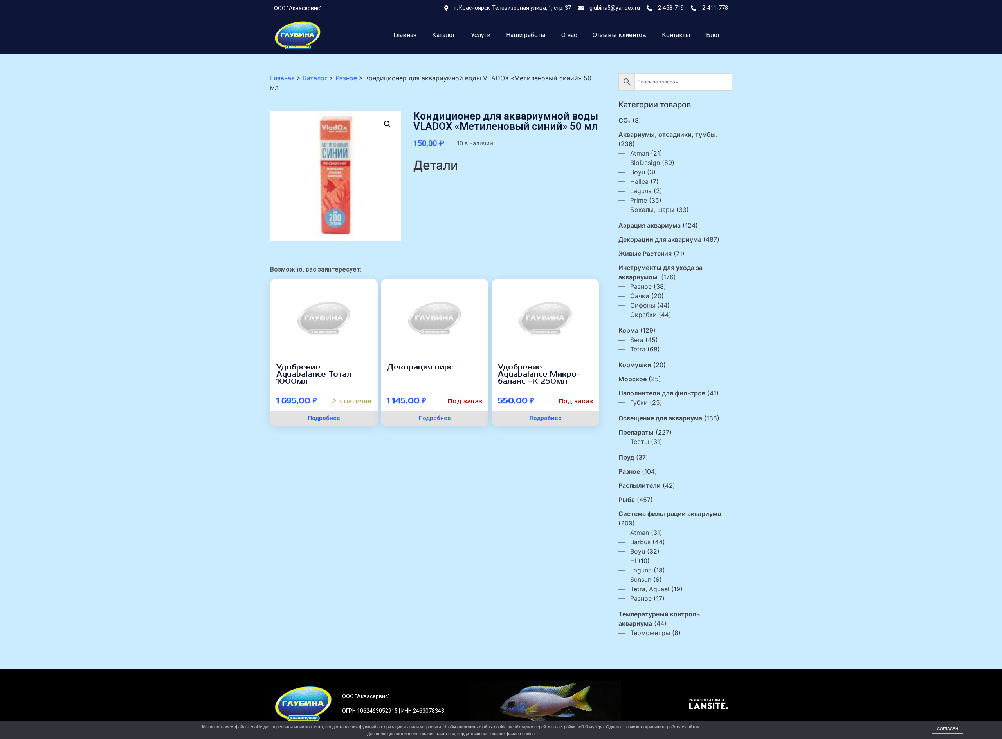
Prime (638, 200)
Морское (632, 379)
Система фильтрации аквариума (669, 514)
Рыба (626, 500)
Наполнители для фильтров (661, 393)
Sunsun (640, 579)
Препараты (636, 432)
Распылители (639, 485)
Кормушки (634, 365)
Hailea (639, 181)
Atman (639, 153)
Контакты (676, 35)
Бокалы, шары (652, 210)
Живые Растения (645, 253)
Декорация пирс (420, 367)
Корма (628, 330)
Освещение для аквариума (660, 418)
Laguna (641, 191)
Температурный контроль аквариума (659, 618)
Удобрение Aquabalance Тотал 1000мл (313, 374)
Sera (636, 340)
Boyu (637, 172)
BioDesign (645, 163)
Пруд (626, 457)
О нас (569, 35)
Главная (404, 35)
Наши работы (526, 35)
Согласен (947, 728)
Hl (633, 561)
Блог (713, 35)
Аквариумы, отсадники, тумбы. (668, 134)
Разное (641, 286)
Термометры (650, 633)
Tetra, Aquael (649, 589)
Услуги (480, 35)
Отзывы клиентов (619, 35)
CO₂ (624, 120)
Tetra (637, 349)
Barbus (640, 542)
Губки (639, 402)
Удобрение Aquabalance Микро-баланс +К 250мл (539, 374)
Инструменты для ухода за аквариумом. (660, 272)
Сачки (639, 296)
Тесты (639, 442)
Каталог (443, 35)
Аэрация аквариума (649, 225)
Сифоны (642, 305)
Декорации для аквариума (659, 239)
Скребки (643, 315)
